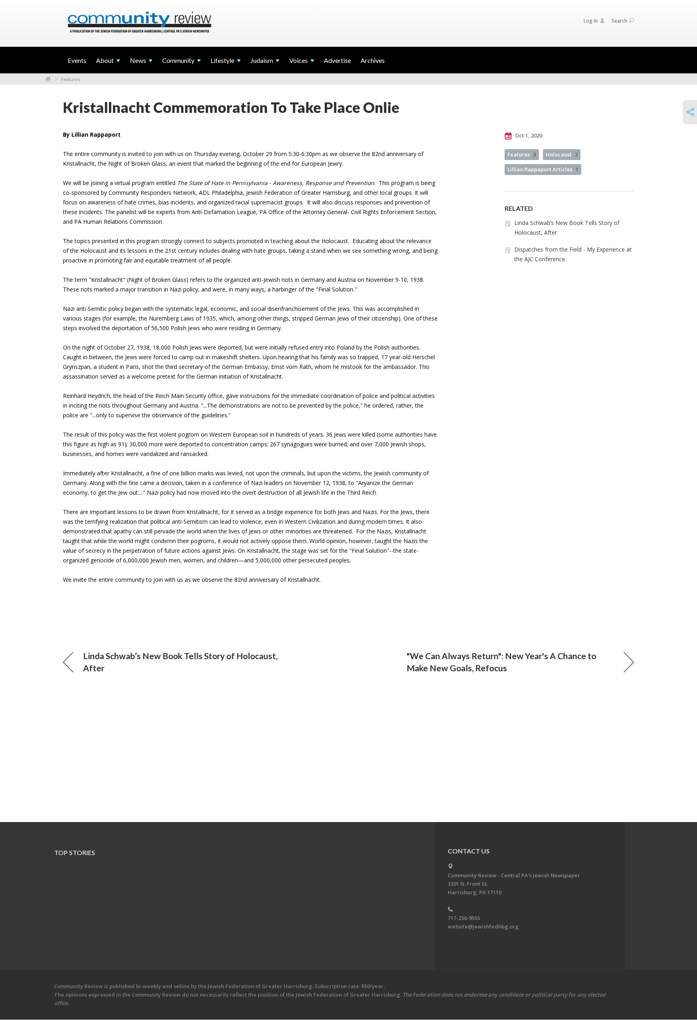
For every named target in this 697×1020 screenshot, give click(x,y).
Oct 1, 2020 (528, 135)
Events (77, 60)
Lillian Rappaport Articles (542, 169)
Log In (591, 20)
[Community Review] (139, 23)
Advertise (337, 60)
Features (70, 79)
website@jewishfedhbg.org (483, 926)
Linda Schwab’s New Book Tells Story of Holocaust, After (180, 662)
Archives (373, 60)
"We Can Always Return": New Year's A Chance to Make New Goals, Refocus (501, 662)
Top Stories (74, 852)
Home (48, 79)
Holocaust (562, 154)
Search (619, 20)
